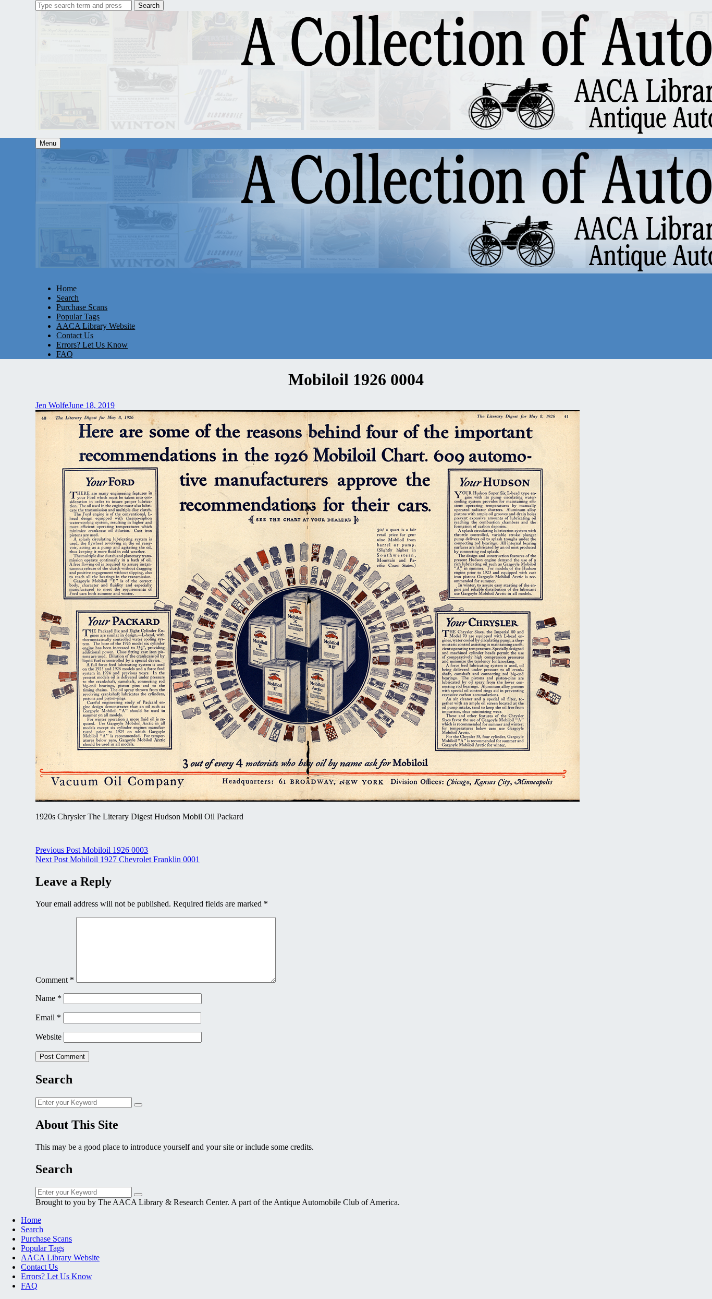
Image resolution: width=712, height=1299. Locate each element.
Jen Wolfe (51, 405)
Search (148, 5)
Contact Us (74, 335)
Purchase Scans (81, 307)
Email (48, 1017)
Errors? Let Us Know (92, 344)
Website (48, 1036)
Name (48, 998)
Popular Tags (78, 316)
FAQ (64, 354)
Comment (54, 979)
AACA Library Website (95, 325)
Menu (48, 143)
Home (66, 288)
